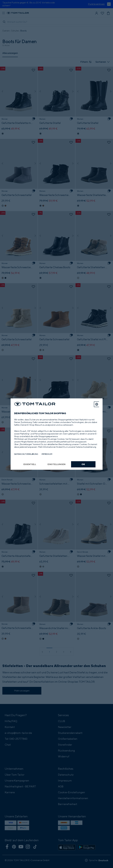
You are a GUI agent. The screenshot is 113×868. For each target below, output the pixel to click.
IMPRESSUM (47, 454)
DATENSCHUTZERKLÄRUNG (26, 454)
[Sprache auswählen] (96, 404)
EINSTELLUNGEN (56, 464)
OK (83, 464)
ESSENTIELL (29, 464)
